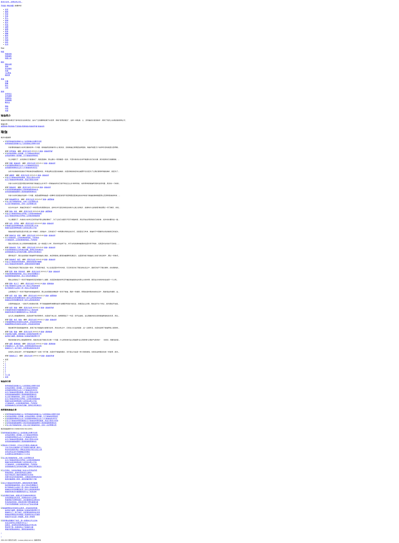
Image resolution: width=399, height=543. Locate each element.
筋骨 (11, 271)
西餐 (6, 83)
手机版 (3, 6)
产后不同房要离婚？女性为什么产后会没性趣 (21, 504)
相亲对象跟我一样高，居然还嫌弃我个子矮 (21, 479)
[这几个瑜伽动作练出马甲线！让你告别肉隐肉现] (23, 213)
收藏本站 (18, 6)
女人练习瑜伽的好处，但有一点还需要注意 (21, 204)
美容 (6, 14)
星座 (6, 31)
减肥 (6, 27)
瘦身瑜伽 (25, 126)
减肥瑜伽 (4, 126)
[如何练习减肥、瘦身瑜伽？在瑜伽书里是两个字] (23, 334)
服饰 (6, 12)
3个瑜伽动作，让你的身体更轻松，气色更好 (21, 240)
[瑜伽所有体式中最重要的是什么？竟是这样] (21, 310)
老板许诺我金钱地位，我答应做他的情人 (20, 529)
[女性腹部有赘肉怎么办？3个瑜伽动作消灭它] (22, 165)
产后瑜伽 (18, 126)
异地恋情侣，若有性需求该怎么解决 (18, 472)
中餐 (6, 81)
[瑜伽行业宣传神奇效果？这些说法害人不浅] (21, 225)
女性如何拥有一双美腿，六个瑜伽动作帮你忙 (21, 155)
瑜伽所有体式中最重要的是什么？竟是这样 (21, 312)
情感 (6, 40)
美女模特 (8, 68)
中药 (6, 108)
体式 (15, 320)
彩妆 (6, 25)
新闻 (2, 91)
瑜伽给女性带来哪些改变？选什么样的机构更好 (22, 300)
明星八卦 (8, 58)
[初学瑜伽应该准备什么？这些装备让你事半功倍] (23, 141)
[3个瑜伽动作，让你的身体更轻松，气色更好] (22, 237)
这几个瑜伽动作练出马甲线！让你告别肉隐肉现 (22, 216)
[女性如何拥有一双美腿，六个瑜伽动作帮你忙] (22, 153)
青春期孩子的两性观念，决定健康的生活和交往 (22, 500)
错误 (18, 235)
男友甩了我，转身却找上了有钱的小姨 (19, 527)
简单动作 (21, 271)
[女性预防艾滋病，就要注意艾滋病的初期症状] (18, 495)
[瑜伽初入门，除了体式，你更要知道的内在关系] (23, 346)
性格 (11, 332)
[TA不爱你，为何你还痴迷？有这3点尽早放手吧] (19, 470)
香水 (6, 22)
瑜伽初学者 (33, 126)
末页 (6, 377)
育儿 (6, 18)
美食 (2, 79)
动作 (11, 223)
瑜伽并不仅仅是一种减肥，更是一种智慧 (20, 517)
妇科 (6, 42)
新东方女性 (27, 151)
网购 (6, 106)
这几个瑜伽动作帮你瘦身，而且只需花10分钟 (21, 179)
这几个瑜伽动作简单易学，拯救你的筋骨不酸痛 (22, 264)
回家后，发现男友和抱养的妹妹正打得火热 (21, 525)
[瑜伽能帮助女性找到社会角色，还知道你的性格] (23, 322)
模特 (2, 62)
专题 (6, 111)
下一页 (7, 375)
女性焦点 (8, 94)
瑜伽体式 (12, 259)
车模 (6, 71)
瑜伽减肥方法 (14, 199)
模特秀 (7, 75)
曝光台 (7, 102)
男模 (6, 66)
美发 (6, 16)
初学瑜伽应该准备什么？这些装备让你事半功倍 (22, 143)
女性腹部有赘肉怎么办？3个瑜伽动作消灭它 (21, 167)
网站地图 (10, 6)
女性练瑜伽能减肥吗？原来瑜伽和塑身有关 (21, 192)
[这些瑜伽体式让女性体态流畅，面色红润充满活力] (24, 249)
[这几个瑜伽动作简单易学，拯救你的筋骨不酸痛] (23, 262)
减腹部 (11, 175)
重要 (11, 320)
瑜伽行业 (12, 235)
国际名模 (8, 64)
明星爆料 (8, 56)
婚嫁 (6, 33)
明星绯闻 (8, 54)
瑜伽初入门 (13, 356)
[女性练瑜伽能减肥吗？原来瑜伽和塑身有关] (21, 189)
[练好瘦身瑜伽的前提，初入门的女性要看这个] (22, 274)
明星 (2, 52)
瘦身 (11, 283)
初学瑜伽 (12, 151)
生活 (6, 44)
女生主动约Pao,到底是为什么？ (16, 523)
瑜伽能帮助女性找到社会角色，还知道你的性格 (22, 324)
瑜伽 (6, 20)
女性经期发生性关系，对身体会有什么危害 (21, 498)
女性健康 (8, 96)
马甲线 (16, 223)
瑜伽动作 (41, 126)
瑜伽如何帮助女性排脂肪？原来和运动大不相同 (22, 514)
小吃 (6, 88)
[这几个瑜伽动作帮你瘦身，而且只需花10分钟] (22, 177)
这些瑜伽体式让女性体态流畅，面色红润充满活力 (23, 252)
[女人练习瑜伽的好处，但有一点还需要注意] (21, 201)
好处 (15, 211)
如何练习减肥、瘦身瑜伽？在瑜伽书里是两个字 (22, 336)
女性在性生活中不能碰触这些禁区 (17, 452)
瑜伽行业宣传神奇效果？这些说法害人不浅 (21, 228)
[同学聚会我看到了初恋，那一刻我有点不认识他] (19, 520)
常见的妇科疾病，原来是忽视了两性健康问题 (21, 502)
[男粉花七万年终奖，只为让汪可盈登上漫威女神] (19, 445)
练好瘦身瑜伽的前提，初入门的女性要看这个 (21, 276)
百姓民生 (8, 98)
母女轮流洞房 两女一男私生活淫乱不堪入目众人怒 (23, 449)
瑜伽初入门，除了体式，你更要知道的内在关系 (22, 348)
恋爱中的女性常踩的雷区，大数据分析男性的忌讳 (23, 477)
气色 (18, 247)
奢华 (6, 36)
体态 (18, 259)
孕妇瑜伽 (11, 126)
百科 (6, 38)
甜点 (6, 85)
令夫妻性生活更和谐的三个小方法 (17, 454)
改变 (11, 295)
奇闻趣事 (8, 100)
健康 (6, 29)
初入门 (16, 283)
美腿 (11, 163)
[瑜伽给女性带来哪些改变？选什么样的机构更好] (23, 298)
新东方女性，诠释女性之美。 (11, 2)
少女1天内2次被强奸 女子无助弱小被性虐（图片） (23, 447)
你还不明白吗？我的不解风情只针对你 (19, 475)
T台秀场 (8, 73)
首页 (6, 9)
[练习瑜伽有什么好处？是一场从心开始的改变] (22, 286)
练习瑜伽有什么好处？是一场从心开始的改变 (21, 288)
